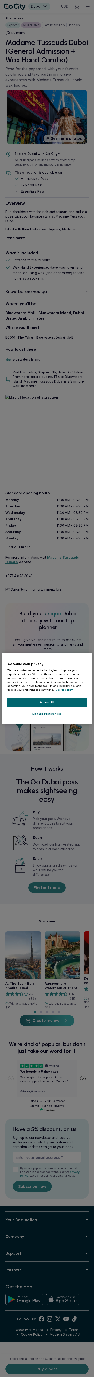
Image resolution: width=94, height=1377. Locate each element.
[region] (46, 689)
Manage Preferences (47, 713)
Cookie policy (64, 690)
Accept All (47, 702)
